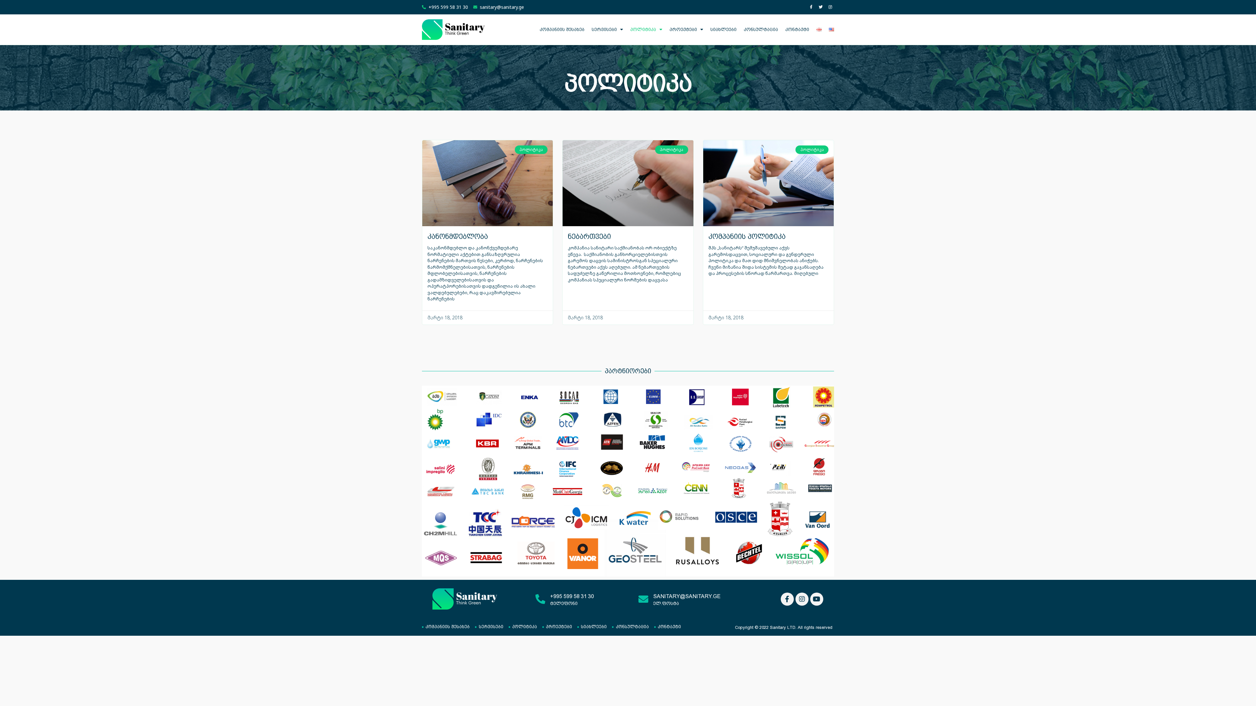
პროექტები (683, 29)
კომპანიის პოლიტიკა (747, 236)
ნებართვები (589, 236)
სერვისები (604, 29)
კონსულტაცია (761, 29)
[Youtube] (816, 599)
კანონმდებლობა (457, 236)
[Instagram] (830, 7)
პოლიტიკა (643, 29)
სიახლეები (723, 29)
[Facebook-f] (811, 7)
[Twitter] (821, 7)
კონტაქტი (797, 29)
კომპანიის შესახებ (562, 29)
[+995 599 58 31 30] (540, 599)
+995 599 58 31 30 (572, 596)
